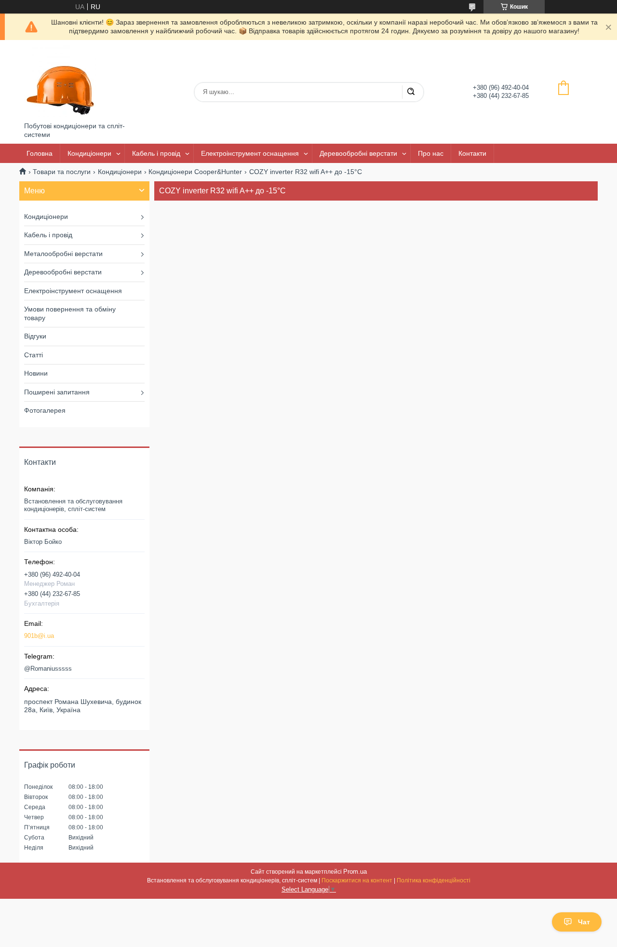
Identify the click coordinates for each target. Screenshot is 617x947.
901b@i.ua (39, 635)
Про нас (430, 153)
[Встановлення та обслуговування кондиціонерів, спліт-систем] (60, 81)
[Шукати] (410, 92)
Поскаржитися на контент (357, 880)
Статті (33, 355)
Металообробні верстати (63, 253)
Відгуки (35, 336)
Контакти (472, 153)
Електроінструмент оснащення (250, 153)
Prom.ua (355, 871)
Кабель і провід (156, 153)
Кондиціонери (89, 153)
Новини (36, 373)
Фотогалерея (45, 410)
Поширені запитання (57, 392)
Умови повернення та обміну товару (70, 313)
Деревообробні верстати (358, 153)
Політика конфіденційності (433, 880)
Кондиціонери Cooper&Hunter (195, 172)
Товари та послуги (62, 172)
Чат (584, 922)
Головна (40, 153)
